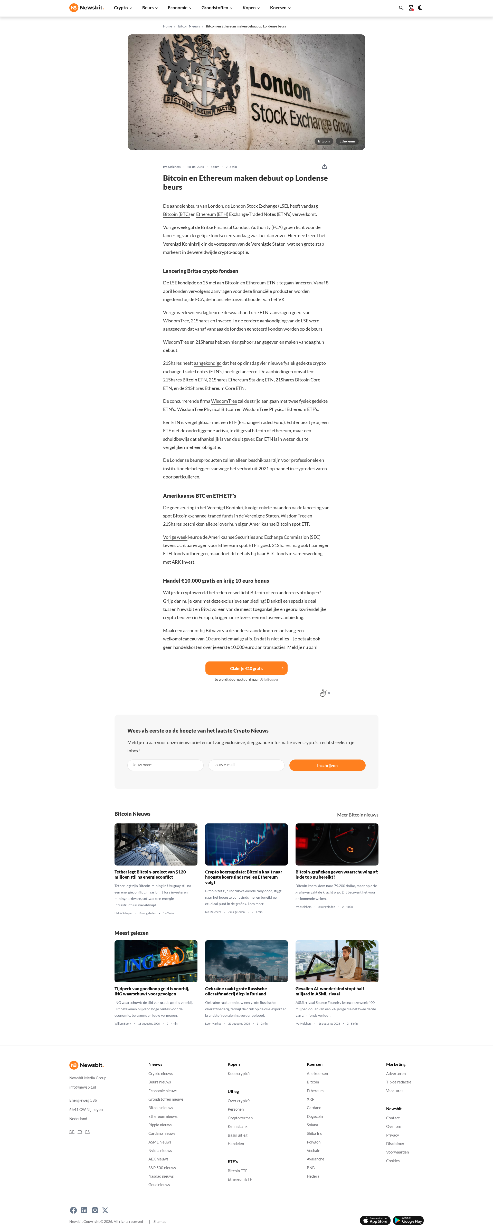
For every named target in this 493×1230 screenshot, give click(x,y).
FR (80, 1132)
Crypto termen (240, 1118)
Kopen (249, 7)
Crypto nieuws (160, 1073)
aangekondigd (208, 363)
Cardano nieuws (161, 1133)
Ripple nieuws (160, 1125)
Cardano (314, 1108)
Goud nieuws (159, 1185)
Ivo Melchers (172, 167)
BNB (311, 1168)
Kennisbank (238, 1126)
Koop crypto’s (239, 1073)
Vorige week (175, 537)
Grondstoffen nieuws (166, 1099)
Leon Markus (213, 1023)
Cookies (393, 1161)
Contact (393, 1118)
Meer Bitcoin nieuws (357, 815)
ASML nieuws (159, 1142)
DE (71, 1132)
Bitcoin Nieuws (189, 26)
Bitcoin (324, 141)
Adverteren (396, 1073)
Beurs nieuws (159, 1082)
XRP (310, 1099)
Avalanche (315, 1159)
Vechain (313, 1150)
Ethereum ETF (240, 1179)
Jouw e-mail (224, 764)
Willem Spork (123, 1023)
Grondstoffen (215, 7)
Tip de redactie (398, 1082)
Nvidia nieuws (160, 1150)
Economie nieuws (162, 1091)
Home (167, 26)
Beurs (148, 7)
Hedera (313, 1176)
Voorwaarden (397, 1152)
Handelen (236, 1143)
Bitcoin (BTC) (176, 214)
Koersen (278, 7)
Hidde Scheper (123, 913)
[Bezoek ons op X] (105, 1210)
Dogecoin (315, 1116)
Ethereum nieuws (163, 1116)
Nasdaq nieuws (161, 1176)
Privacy (392, 1135)
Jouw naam (142, 764)
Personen (236, 1109)
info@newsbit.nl (82, 1087)
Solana (312, 1125)
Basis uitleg (238, 1135)
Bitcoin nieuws (160, 1108)
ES (87, 1132)
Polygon (313, 1142)
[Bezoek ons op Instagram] (95, 1210)
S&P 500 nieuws (162, 1168)
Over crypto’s (239, 1101)
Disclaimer (395, 1143)
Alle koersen (317, 1073)
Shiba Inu (314, 1133)
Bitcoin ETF (237, 1171)
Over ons (394, 1126)
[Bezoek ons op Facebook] (73, 1210)
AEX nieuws (158, 1159)
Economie (177, 7)
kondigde (187, 282)
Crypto (121, 7)
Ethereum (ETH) (212, 214)
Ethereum (347, 141)
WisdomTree (224, 401)
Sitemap (160, 1221)
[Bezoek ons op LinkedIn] (84, 1210)
